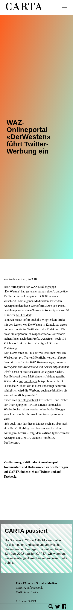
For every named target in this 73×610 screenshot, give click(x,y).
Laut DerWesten (14, 352)
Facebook (10, 476)
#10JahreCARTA (26, 601)
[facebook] (64, 607)
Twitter (45, 471)
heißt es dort (23, 315)
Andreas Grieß (17, 279)
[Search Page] (51, 607)
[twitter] (58, 607)
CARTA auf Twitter (27, 592)
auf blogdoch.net (28, 400)
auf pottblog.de (28, 381)
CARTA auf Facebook (29, 587)
